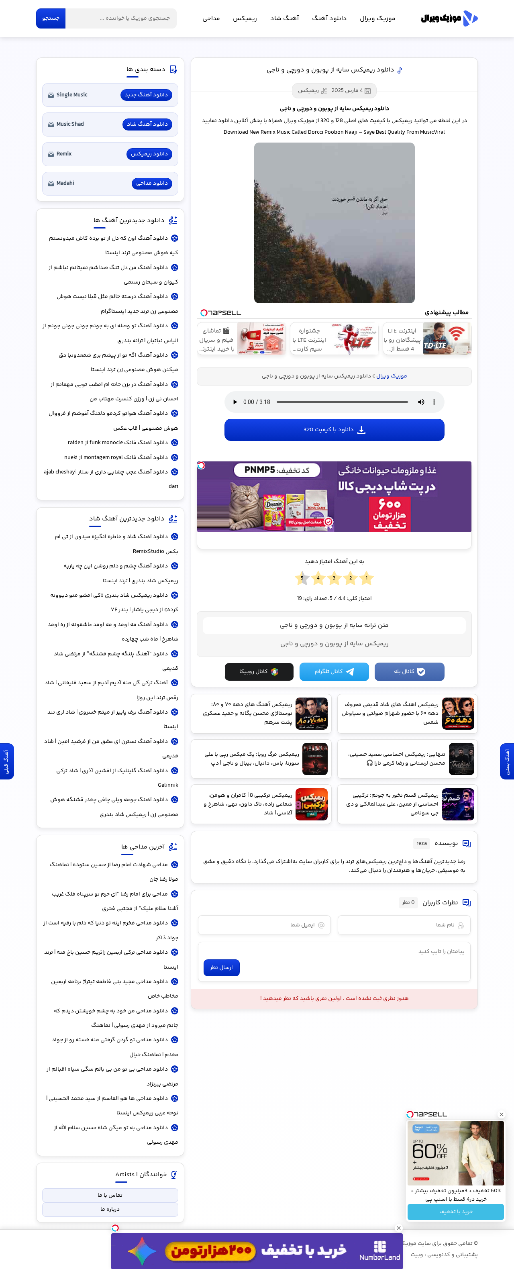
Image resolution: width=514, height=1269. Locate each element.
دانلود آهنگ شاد (147, 124)
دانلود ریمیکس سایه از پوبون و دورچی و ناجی (330, 70)
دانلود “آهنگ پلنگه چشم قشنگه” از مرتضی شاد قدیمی (116, 661)
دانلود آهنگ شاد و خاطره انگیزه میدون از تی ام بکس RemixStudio (116, 544)
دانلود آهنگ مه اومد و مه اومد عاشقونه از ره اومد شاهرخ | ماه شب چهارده (113, 632)
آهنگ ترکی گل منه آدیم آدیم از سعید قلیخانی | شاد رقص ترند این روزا (111, 690)
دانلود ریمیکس (149, 154)
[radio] (366, 579)
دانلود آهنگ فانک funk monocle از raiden (118, 443)
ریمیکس (245, 19)
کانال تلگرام (329, 671)
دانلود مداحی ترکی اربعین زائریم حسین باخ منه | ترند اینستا (111, 959)
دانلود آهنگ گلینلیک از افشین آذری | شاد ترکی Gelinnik (117, 778)
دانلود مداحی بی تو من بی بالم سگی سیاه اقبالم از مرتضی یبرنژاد (112, 1076)
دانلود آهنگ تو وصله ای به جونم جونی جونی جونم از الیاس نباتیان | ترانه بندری (110, 333)
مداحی (211, 19)
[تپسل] (201, 465)
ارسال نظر (221, 967)
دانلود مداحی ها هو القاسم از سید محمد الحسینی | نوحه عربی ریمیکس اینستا (112, 1106)
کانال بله (404, 671)
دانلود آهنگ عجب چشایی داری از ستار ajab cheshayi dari (111, 479)
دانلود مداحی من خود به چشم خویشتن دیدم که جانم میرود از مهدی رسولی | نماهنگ (116, 1018)
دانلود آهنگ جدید (146, 95)
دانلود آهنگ (329, 19)
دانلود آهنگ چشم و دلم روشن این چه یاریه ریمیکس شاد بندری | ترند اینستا (120, 573)
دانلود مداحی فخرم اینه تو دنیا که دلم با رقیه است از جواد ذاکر (110, 930)
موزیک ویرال (449, 18)
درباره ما (110, 1209)
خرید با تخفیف (456, 1212)
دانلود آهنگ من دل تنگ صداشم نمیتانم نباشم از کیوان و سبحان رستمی (113, 275)
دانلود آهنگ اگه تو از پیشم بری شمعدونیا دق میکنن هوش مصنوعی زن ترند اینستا (118, 362)
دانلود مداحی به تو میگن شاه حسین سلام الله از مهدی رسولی (116, 1135)
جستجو (50, 18)
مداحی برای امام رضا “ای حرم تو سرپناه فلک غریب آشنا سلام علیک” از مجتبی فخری (115, 901)
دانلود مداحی (152, 183)
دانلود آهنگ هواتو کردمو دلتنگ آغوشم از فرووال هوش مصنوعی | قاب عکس (113, 421)
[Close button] (502, 1114)
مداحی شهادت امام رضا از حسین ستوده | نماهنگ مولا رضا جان (114, 872)
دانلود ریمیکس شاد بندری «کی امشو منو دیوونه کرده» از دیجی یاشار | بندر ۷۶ (114, 602)
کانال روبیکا (253, 671)
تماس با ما (110, 1195)
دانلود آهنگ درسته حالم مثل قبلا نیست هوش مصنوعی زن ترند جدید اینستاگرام (117, 304)
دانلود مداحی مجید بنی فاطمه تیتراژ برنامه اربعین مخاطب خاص (114, 989)
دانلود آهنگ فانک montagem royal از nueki (116, 457)
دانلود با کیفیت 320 (329, 430)
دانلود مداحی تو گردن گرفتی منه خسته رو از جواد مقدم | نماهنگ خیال (115, 1047)
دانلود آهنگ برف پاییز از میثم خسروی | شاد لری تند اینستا (112, 719)
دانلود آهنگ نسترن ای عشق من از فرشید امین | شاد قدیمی (111, 749)
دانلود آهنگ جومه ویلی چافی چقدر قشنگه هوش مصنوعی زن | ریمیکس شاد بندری (114, 807)
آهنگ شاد (284, 19)
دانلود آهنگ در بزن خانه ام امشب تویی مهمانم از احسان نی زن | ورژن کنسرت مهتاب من (114, 392)
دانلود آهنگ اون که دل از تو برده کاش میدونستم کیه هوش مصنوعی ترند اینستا (113, 245)
